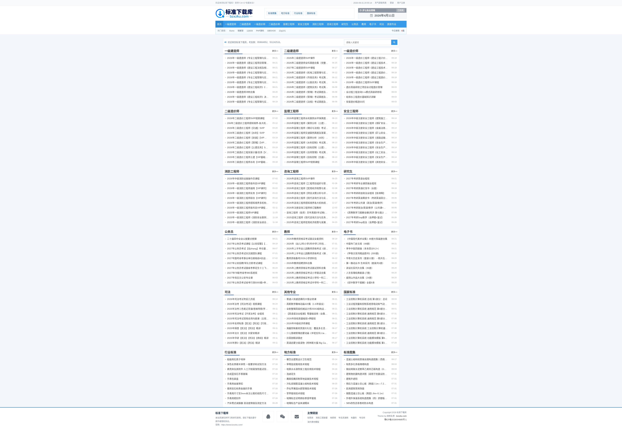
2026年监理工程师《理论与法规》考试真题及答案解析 (307, 128)
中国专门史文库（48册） (358, 243)
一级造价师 (259, 24)
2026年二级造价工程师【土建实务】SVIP (248, 147)
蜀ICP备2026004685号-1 (395, 419)
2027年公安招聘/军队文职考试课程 (244, 263)
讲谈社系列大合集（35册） (360, 268)
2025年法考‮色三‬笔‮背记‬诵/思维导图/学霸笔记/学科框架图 (248, 309)
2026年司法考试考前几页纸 (241, 299)
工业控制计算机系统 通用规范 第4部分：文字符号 (367, 309)
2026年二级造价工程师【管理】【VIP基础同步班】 (248, 142)
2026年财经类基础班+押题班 (301, 318)
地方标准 (285, 13)
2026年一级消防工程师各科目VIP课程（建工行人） (248, 207)
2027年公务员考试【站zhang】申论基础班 (248, 248)
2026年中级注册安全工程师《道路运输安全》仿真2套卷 (367, 137)
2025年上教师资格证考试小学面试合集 (306, 273)
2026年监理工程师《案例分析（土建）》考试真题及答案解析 (307, 123)
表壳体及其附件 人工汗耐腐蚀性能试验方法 (248, 369)
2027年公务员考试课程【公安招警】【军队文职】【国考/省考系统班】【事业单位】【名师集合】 (248, 243)
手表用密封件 (234, 398)
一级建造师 (230, 24)
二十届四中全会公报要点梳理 (242, 239)
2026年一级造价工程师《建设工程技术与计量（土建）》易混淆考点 (367, 63)
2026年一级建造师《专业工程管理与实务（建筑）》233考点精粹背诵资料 (248, 58)
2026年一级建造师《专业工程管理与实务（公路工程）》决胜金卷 (248, 101)
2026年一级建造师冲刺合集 (241, 92)
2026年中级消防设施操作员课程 (243, 178)
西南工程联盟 (322, 418)
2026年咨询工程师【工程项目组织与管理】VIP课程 (307, 183)
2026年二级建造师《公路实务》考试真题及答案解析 (307, 82)
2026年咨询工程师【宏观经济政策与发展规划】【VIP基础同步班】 (307, 188)
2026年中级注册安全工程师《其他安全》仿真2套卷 (367, 162)
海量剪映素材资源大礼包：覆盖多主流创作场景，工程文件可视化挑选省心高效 (307, 328)
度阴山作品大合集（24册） (360, 277)
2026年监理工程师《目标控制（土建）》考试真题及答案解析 (307, 147)
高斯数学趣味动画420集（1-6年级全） (306, 304)
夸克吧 (362, 418)
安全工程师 (303, 24)
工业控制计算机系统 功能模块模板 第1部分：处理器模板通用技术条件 (367, 343)
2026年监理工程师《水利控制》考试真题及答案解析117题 (307, 142)
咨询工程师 (332, 24)
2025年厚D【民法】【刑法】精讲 (243, 343)
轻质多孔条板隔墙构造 (357, 364)
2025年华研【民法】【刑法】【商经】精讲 (248, 338)
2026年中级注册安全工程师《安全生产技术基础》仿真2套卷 (367, 147)
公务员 (354, 24)
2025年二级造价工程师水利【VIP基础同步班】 (248, 162)
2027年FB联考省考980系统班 (242, 273)
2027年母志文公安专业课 (240, 277)
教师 (364, 24)
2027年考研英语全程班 (357, 178)
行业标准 (298, 13)
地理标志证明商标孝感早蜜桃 (301, 398)
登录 (392, 3)
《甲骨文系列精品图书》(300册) (362, 253)
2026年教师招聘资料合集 (299, 263)
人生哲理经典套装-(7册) (358, 273)
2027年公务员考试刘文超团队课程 (244, 253)
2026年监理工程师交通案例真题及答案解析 (307, 133)
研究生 (344, 24)
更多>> (275, 51)
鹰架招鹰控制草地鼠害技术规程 (302, 379)
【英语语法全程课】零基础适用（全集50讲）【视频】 (307, 313)
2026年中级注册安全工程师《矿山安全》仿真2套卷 (367, 133)
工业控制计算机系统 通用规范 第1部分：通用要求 (367, 323)
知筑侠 (310, 418)
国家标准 (311, 13)
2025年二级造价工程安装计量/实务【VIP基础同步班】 (248, 152)
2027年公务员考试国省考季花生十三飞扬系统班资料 (248, 268)
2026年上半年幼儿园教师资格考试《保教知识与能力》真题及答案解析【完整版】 (307, 253)
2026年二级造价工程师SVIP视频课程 (246, 118)
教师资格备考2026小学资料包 (302, 258)
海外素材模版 (313, 422)
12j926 (250, 31)
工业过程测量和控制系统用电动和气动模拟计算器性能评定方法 (367, 304)
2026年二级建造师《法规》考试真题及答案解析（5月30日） (307, 101)
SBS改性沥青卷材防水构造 (359, 403)
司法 (381, 24)
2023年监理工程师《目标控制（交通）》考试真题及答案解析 (307, 157)
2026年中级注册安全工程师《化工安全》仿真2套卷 (367, 152)
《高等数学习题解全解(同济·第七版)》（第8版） (367, 212)
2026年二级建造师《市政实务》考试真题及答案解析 (307, 77)
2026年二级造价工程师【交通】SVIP (246, 128)
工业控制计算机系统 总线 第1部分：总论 (366, 299)
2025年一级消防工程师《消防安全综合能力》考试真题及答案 (248, 222)
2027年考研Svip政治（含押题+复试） (365, 222)
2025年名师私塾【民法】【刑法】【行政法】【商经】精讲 (248, 323)
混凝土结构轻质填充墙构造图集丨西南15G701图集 (367, 359)
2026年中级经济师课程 (298, 323)
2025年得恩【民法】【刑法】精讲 (244, 328)
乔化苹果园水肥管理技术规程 (301, 388)
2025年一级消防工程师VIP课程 (243, 212)
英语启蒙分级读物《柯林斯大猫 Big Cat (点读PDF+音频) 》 (307, 343)
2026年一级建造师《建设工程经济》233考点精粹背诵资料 (248, 87)
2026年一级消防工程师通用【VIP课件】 (247, 188)
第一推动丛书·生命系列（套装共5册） (365, 263)
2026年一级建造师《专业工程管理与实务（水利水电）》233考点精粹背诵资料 (248, 77)
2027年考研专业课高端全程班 (361, 183)
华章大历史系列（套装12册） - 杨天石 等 (367, 258)
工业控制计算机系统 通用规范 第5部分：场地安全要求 (367, 318)
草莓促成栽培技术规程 (298, 364)
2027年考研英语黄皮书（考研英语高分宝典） (367, 198)
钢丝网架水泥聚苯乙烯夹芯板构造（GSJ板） (367, 369)
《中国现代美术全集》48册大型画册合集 (366, 239)
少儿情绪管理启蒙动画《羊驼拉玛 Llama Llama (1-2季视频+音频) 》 (307, 333)
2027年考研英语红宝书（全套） (362, 188)
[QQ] (268, 416)
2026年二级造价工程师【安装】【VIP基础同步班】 (248, 137)
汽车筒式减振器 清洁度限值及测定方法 (246, 403)
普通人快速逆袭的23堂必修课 (301, 299)
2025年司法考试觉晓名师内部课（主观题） (248, 318)
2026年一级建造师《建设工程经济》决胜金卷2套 (248, 97)
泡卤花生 (291, 374)
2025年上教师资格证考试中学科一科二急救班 (307, 282)
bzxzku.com (401, 416)
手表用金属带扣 (235, 383)
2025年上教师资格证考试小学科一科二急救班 (307, 277)
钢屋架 (240, 31)
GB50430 (271, 31)
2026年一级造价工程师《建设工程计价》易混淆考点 (367, 58)
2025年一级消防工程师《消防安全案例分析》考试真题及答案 (248, 217)
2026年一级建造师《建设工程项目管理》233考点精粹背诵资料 (248, 63)
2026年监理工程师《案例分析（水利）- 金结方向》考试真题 (307, 137)
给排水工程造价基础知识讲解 (361, 97)
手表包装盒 (232, 379)
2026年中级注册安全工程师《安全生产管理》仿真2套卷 (367, 142)
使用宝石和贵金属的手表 (239, 388)
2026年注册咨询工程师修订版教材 (304, 207)
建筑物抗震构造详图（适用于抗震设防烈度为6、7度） (367, 374)
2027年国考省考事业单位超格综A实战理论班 (248, 258)
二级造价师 (274, 24)
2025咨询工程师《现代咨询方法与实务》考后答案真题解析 (307, 217)
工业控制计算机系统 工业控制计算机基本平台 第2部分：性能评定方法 (367, 328)
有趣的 (354, 418)
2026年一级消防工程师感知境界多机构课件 (248, 203)
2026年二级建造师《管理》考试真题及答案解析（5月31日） (307, 97)
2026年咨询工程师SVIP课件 (301, 178)
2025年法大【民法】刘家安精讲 (243, 333)
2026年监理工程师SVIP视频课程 (303, 162)
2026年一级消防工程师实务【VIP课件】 (247, 193)
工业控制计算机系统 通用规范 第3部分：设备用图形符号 (367, 333)
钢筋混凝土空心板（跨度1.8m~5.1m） (365, 393)
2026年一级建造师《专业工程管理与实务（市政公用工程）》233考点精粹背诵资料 (248, 82)
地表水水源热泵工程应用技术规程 (304, 369)
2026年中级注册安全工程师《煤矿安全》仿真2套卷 (367, 123)
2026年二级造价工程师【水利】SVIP (246, 133)
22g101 (282, 31)
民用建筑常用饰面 (355, 388)
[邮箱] (296, 416)
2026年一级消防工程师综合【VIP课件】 (247, 198)
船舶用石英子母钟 (236, 359)
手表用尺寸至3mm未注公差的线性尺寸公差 (248, 393)
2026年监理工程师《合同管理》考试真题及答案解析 (307, 152)
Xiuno (231, 31)
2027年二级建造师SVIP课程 (301, 67)
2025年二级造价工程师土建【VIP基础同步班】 (248, 157)
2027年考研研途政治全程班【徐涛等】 (365, 193)
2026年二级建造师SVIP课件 (301, 58)
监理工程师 (288, 24)
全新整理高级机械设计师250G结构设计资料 (307, 309)
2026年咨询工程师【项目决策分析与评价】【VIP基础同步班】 (307, 193)
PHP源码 (260, 31)
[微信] (282, 416)
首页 (219, 24)
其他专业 (391, 24)
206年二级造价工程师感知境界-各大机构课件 (248, 123)
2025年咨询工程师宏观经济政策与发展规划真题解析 (307, 222)
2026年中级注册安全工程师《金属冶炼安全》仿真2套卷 (367, 128)
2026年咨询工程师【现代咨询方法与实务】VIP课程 (307, 198)
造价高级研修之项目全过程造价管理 (364, 87)
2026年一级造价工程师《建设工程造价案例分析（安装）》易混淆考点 (367, 72)
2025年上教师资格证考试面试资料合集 (306, 268)
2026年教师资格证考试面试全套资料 (305, 239)
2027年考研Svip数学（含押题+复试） (365, 217)
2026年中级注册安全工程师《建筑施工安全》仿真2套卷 (367, 118)
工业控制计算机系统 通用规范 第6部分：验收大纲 (367, 313)
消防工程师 (318, 24)
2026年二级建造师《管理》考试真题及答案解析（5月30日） (307, 92)
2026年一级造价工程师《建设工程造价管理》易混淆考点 (367, 77)
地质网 (333, 418)
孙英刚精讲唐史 (294, 338)
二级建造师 (245, 24)
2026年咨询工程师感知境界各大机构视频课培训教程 (307, 203)
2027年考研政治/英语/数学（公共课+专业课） (367, 207)
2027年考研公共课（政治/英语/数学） (365, 203)
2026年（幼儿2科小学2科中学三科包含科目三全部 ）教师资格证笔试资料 (307, 243)
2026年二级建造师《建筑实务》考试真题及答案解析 (307, 87)
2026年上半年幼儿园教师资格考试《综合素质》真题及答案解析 (307, 248)
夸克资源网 (343, 418)
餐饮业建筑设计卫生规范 (299, 359)
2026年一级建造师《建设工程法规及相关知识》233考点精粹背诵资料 (248, 67)
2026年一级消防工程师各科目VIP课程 (246, 183)
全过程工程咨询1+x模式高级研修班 (364, 92)
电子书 (372, 24)
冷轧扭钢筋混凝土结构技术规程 (302, 383)
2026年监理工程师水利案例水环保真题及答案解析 (307, 118)
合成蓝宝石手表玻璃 (237, 374)
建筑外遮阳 (351, 379)
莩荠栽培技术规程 (296, 393)
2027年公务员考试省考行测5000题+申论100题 (248, 282)
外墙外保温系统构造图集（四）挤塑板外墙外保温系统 (367, 398)
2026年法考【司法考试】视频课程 (244, 304)
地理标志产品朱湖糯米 (298, 403)
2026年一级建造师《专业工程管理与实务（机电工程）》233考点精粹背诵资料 (248, 72)
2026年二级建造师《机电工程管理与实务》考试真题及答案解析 (307, 72)
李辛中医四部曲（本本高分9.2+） (363, 248)
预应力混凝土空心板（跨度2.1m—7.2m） (367, 383)
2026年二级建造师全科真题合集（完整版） (307, 63)
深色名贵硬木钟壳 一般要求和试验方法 (246, 364)
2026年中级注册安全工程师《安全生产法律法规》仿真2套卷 (367, 157)
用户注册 (401, 3)
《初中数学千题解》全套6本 (360, 282)
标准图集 (272, 13)
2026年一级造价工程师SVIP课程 (362, 82)
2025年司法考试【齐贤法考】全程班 (245, 313)
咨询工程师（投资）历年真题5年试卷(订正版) (307, 212)
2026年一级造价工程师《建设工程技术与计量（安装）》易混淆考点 (367, 67)
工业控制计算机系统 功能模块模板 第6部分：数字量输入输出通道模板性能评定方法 (367, 338)
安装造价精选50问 (355, 101)
